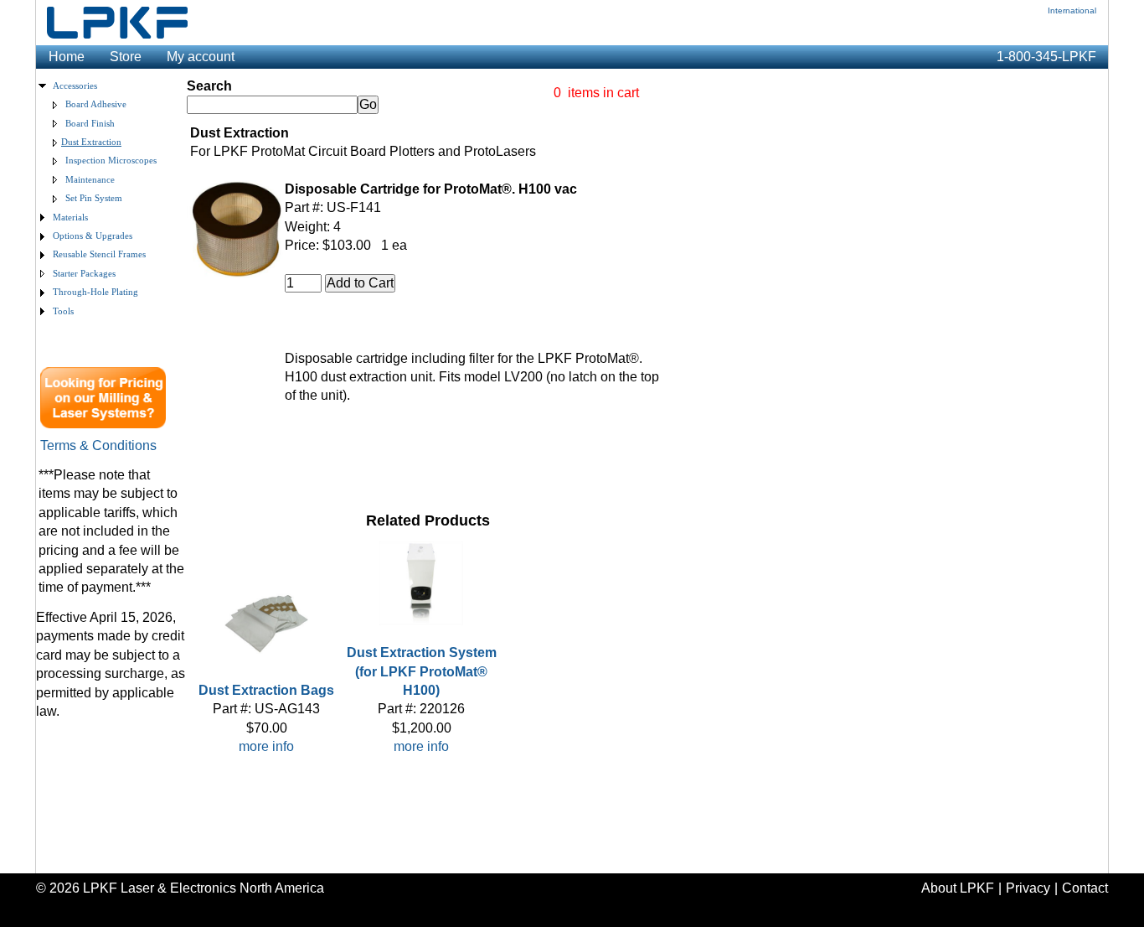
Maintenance (90, 179)
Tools (63, 311)
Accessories (75, 86)
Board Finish (90, 123)
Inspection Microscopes (111, 160)
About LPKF (957, 888)
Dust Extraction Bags (266, 690)
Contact (1085, 888)
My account (200, 56)
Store (126, 56)
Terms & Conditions (98, 445)
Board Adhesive (95, 104)
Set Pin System (93, 198)
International (1072, 10)
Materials (70, 217)
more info (266, 746)
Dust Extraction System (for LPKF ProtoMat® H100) (422, 671)
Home (67, 56)
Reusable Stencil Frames (99, 254)
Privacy (1028, 888)
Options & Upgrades (92, 236)
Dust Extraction (91, 142)
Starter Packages (84, 273)
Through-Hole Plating (95, 292)
